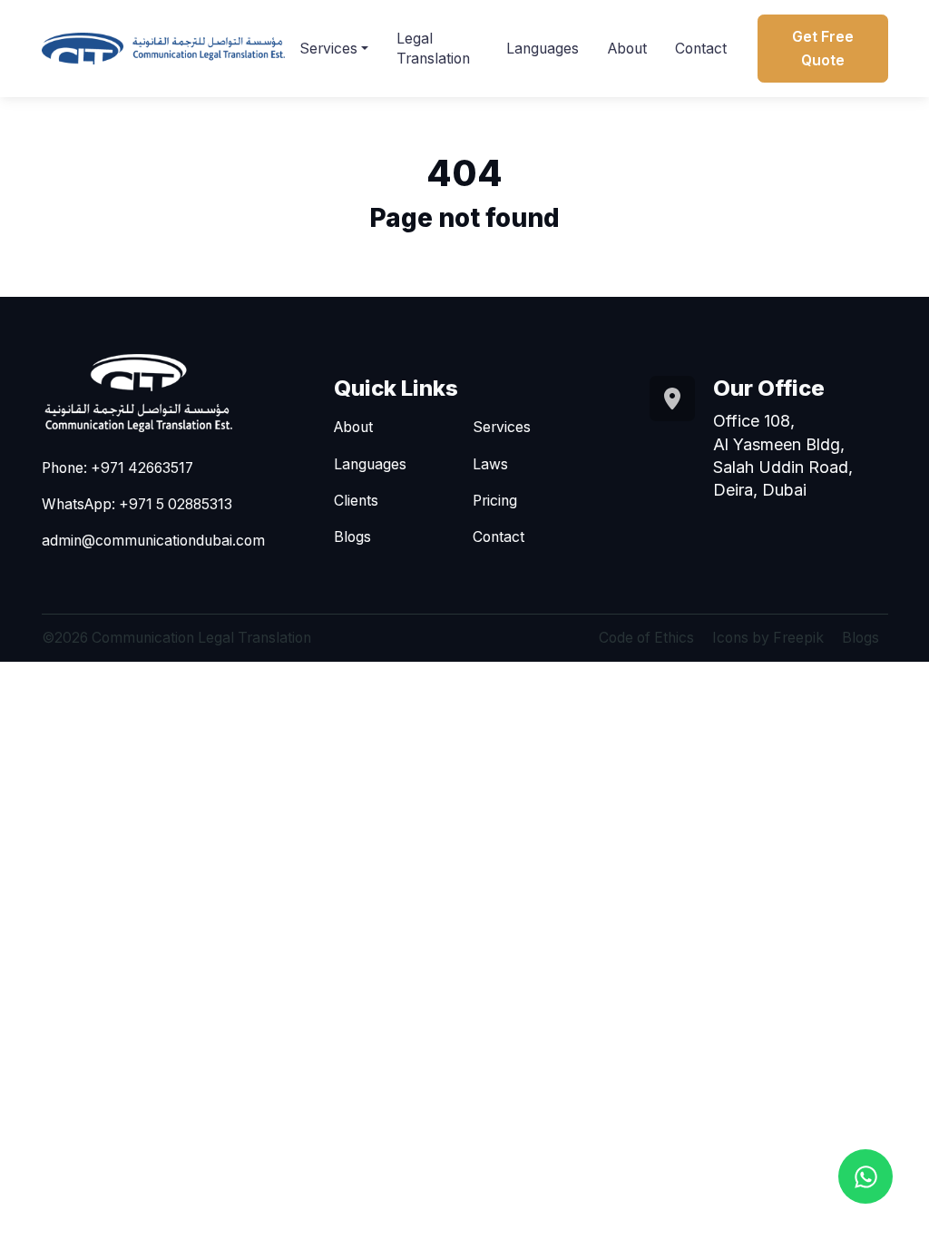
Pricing (495, 500)
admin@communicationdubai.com (153, 540)
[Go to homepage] (163, 48)
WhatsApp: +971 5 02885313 (137, 504)
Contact (701, 48)
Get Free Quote (823, 48)
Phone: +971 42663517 (117, 468)
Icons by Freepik (768, 637)
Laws (490, 464)
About (627, 48)
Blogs (352, 537)
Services (328, 48)
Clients (356, 500)
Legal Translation (433, 48)
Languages (542, 48)
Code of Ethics (646, 637)
